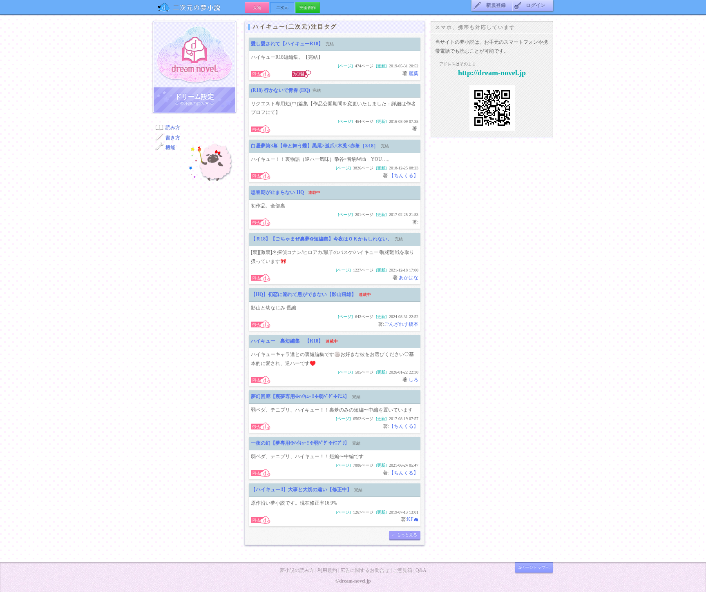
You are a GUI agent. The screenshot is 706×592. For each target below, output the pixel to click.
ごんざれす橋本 (401, 324)
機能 (170, 147)
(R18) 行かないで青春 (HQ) (280, 90)
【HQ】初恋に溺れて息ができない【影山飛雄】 (303, 294)
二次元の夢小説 (199, 7)
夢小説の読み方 (297, 570)
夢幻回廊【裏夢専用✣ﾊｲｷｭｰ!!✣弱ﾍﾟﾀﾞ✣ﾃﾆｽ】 (300, 396)
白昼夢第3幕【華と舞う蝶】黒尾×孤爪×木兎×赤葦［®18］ (314, 146)
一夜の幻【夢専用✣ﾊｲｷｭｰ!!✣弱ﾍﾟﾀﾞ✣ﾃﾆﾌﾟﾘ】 (300, 443)
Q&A (421, 570)
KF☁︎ (412, 519)
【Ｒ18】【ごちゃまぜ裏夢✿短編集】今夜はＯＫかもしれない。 (321, 239)
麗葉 (413, 73)
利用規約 (327, 570)
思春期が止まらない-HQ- (278, 192)
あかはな (408, 277)
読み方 (172, 127)
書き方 (172, 137)
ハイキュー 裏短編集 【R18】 (287, 341)
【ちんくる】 (403, 175)
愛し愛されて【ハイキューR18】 (287, 44)
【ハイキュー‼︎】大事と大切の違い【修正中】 (301, 489)
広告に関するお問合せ (364, 570)
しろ (413, 380)
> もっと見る (404, 534)
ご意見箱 (402, 570)
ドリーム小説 (194, 54)
